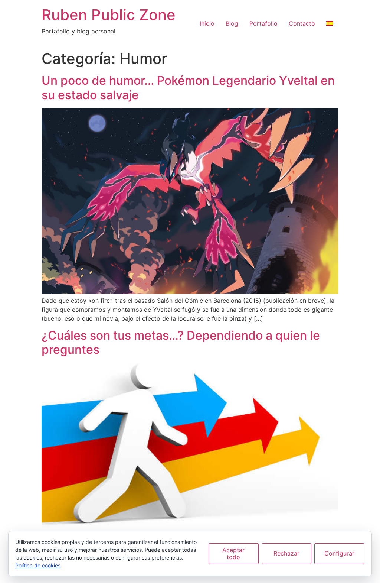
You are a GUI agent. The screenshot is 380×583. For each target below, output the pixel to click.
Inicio (207, 23)
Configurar (339, 553)
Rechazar (286, 553)
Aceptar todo (233, 553)
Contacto (302, 23)
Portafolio (263, 23)
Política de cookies (37, 565)
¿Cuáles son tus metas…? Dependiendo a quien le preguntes (181, 342)
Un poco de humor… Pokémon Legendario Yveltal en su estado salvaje (188, 87)
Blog (232, 23)
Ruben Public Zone (109, 15)
